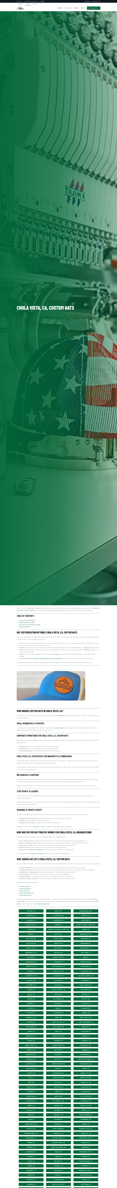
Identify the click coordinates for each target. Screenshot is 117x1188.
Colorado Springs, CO (86, 976)
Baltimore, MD (31, 938)
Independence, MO (58, 1064)
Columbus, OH (31, 985)
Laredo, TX (58, 1091)
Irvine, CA (58, 1068)
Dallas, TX (31, 994)
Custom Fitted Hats (25, 888)
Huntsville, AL (31, 1064)
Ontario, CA (86, 1156)
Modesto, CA (31, 1128)
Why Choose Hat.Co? (25, 627)
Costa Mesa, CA (86, 989)
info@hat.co (87, 1)
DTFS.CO (35, 4)
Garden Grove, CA (58, 1036)
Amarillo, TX (85, 915)
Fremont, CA (86, 1027)
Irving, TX (85, 1068)
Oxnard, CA (31, 1166)
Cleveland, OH (58, 976)
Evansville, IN (31, 1017)
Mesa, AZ (31, 1115)
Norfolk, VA (86, 1142)
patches (57, 654)
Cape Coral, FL (86, 952)
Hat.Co (77, 608)
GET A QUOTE (93, 8)
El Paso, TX (31, 1008)
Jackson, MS (31, 1073)
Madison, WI (58, 1105)
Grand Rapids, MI (58, 1045)
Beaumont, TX (86, 938)
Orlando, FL (58, 1161)
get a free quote (29, 610)
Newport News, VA (58, 1142)
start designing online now (42, 904)
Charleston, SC (85, 962)
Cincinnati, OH (86, 971)
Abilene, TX (31, 911)
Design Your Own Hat (25, 895)
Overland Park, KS (85, 1161)
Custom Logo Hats (24, 886)
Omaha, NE (58, 1156)
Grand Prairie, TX (31, 1045)
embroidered (60, 715)
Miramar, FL (58, 1124)
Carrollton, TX (58, 957)
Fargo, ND (58, 1017)
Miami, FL (31, 1119)
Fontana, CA (31, 1022)
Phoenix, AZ (31, 1179)
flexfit (48, 658)
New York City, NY (86, 1138)
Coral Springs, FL (86, 985)
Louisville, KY (86, 1101)
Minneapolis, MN (31, 1124)
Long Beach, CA (31, 1101)
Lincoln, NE (58, 1096)
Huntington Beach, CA (86, 1059)
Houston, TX (58, 1059)
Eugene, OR (86, 1013)
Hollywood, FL (86, 1054)
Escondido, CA (58, 1013)
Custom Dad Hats (24, 891)
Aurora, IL (31, 934)
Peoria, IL (58, 1175)
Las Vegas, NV (86, 1091)
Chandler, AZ (58, 962)
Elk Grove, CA (31, 1013)
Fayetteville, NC (86, 1017)
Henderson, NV (31, 1054)
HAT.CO (28, 4)
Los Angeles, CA (58, 1101)
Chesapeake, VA (86, 966)
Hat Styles (68, 8)
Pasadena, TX (31, 1170)
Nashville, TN (86, 1133)
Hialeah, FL (58, 1054)
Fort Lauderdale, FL (86, 1022)
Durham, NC (58, 1003)
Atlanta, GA (31, 929)
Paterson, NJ (58, 1170)
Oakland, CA (86, 1147)
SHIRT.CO (20, 4)
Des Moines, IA (58, 999)
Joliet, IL (31, 1078)
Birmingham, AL (86, 943)
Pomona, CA (31, 1184)
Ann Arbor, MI (86, 920)
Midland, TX (58, 1119)
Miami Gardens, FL (85, 1115)
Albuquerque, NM (86, 911)
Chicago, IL (31, 971)
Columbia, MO (31, 980)
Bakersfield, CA (85, 934)
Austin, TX (58, 934)
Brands (76, 8)
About (83, 8)
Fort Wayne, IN (31, 1027)
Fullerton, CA (86, 1031)
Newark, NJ (31, 1142)
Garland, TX (86, 1036)
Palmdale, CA (58, 1166)
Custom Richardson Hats (26, 893)
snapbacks (42, 658)
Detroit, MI (86, 999)
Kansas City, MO (85, 1078)
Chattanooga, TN (58, 966)
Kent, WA (31, 1082)
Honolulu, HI (31, 1059)
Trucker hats (29, 658)
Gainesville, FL (31, 1036)
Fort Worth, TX (58, 1027)
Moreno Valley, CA (85, 1128)
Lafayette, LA (31, 1087)
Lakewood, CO (58, 1087)
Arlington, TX (31, 925)
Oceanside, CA (31, 1152)
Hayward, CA (86, 1050)
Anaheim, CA (31, 920)
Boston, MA (58, 948)
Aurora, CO (86, 929)
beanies (52, 658)
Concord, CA (58, 985)
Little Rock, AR (85, 1096)
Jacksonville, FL (58, 1073)
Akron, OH (58, 911)
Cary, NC (86, 957)
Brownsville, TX (31, 952)
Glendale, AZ (58, 1040)
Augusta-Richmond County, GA (58, 929)
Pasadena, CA (85, 1166)
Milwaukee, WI (86, 1119)
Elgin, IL (58, 1008)
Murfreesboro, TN (31, 1133)
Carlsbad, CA (31, 957)
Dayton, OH (58, 994)
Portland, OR (86, 1184)
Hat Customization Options (27, 620)
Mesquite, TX (58, 1115)
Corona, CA (31, 989)
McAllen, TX (31, 1110)
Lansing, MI (31, 1091)
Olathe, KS (31, 1156)
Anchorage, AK (58, 920)
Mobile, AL (86, 1124)
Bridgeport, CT (86, 948)
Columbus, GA (86, 980)
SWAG (35, 740)
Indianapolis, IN (86, 1064)
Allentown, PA (58, 915)
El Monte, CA (85, 1003)
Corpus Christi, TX (58, 989)
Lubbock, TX (31, 1105)
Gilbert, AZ (31, 1040)
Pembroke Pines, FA (86, 1170)
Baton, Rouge (58, 938)
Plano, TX (85, 1179)
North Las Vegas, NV (58, 1147)
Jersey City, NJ (86, 1073)
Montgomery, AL (58, 1128)
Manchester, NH (86, 1105)
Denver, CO (31, 999)
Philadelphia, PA (86, 1175)
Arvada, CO (58, 925)
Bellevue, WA (31, 943)
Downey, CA (31, 1003)
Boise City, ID (31, 948)
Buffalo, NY (58, 952)
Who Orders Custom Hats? (27, 622)
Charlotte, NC (31, 966)
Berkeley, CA (58, 943)
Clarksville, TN (31, 976)
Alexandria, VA (31, 915)
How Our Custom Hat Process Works (29, 625)
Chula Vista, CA (58, 971)
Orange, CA (31, 1161)
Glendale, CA (85, 1040)
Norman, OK (31, 1147)
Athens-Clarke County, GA (85, 925)
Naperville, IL (58, 1133)
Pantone (87, 650)
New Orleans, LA (58, 1138)
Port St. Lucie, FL (58, 1184)
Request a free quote (36, 853)
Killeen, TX (58, 1082)
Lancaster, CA (86, 1087)
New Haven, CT (31, 1138)
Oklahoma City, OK (85, 1152)
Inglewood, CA (31, 1068)
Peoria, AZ (31, 1175)
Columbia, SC (58, 980)
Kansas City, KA (58, 1078)
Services (60, 8)
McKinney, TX (58, 1110)
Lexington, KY (31, 1096)
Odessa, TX (58, 1152)
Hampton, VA (31, 1050)
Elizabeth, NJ (86, 1008)
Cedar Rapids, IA (31, 962)
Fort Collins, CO (58, 1022)
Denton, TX (86, 994)
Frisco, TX (58, 1031)
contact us (87, 647)
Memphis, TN (86, 1110)
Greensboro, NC (85, 1045)
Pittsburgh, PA (58, 1179)
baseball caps (59, 658)
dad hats (36, 658)
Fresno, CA (31, 1031)
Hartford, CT (58, 1050)
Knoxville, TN (86, 1082)
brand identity (59, 728)
